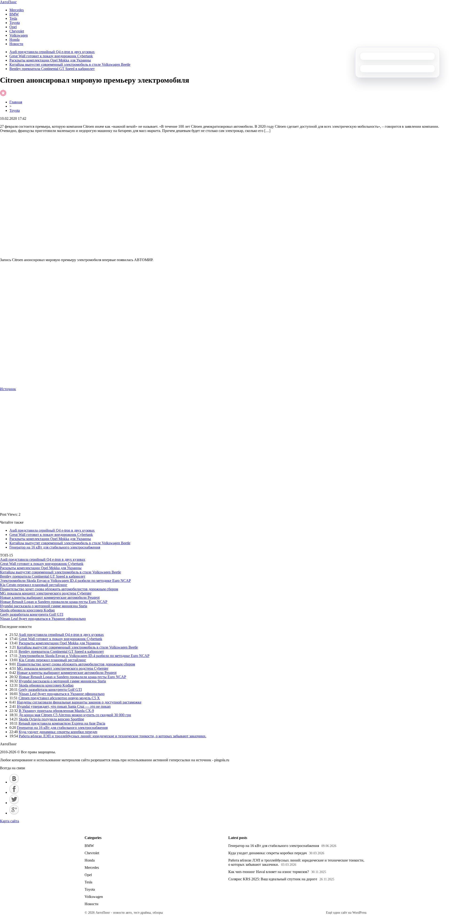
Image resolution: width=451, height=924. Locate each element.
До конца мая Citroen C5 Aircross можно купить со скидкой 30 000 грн (75, 715)
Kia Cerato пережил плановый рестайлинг (33, 585)
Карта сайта (9, 821)
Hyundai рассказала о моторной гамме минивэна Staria (43, 606)
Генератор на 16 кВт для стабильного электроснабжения (54, 547)
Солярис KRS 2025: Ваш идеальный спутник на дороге (272, 879)
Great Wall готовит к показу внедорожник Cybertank (51, 56)
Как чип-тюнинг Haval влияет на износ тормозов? (268, 872)
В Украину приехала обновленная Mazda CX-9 (56, 711)
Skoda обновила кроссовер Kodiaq (27, 610)
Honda (14, 40)
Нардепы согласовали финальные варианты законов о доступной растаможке (79, 702)
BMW (14, 14)
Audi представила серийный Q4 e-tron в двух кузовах (52, 52)
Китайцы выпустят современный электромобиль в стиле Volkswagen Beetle (69, 64)
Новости (16, 44)
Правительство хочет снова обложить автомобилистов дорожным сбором (59, 589)
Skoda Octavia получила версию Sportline (51, 719)
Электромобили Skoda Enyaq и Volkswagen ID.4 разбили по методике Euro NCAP (65, 581)
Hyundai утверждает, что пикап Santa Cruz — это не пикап (64, 706)
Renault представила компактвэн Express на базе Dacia (62, 723)
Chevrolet (16, 31)
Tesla (13, 18)
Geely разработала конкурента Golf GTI (31, 614)
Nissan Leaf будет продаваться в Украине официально (43, 619)
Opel (13, 27)
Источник (8, 389)
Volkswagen (18, 35)
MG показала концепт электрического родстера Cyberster (45, 593)
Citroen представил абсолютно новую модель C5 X (59, 698)
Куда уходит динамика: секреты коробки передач (58, 732)
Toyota (14, 23)
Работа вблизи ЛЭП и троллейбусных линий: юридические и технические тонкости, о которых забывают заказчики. (112, 736)
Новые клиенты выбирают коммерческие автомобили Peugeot (50, 597)
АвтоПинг (8, 2)
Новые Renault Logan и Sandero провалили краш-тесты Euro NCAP (53, 602)
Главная (15, 102)
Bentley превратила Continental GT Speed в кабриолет (52, 69)
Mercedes (16, 10)
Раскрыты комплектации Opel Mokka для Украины (50, 60)
